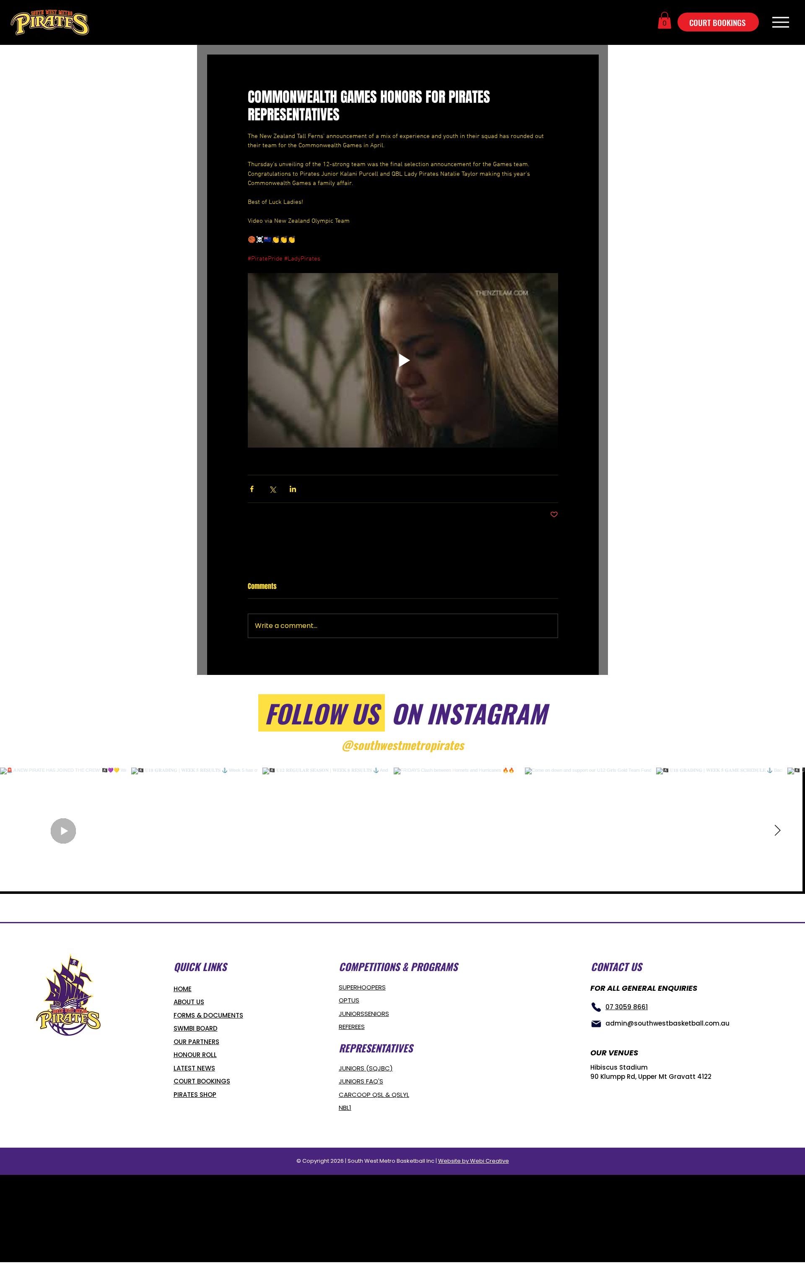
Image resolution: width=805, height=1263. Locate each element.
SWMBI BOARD (196, 1028)
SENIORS (376, 1013)
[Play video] (403, 360)
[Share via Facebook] (252, 489)
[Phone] (596, 1007)
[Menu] (780, 22)
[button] (664, 20)
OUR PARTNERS (196, 1041)
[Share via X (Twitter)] (272, 489)
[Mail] (596, 1023)
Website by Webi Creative (473, 1161)
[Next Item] (777, 831)
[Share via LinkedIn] (293, 489)
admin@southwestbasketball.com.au (667, 1023)
